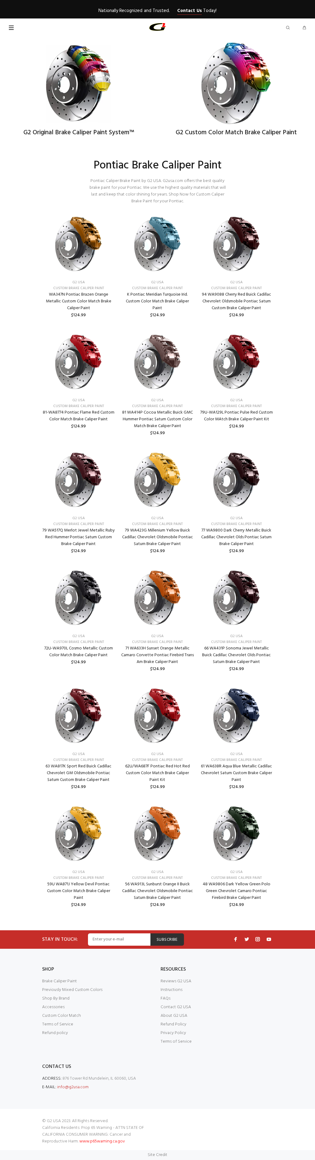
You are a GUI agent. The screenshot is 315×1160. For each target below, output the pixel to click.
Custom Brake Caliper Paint (78, 288)
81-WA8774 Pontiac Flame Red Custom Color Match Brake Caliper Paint (78, 416)
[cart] (304, 28)
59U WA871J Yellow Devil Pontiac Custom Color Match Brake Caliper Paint (78, 891)
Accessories (53, 1007)
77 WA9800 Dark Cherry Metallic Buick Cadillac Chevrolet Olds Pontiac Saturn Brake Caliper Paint (236, 537)
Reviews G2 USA (176, 981)
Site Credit (157, 1154)
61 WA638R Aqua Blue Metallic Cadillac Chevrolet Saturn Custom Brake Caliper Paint (236, 773)
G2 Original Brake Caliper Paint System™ (78, 132)
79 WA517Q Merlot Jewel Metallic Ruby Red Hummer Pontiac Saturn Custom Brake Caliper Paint (78, 537)
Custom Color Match (61, 1015)
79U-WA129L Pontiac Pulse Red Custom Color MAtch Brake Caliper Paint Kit (236, 416)
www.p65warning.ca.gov (102, 1141)
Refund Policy (173, 1024)
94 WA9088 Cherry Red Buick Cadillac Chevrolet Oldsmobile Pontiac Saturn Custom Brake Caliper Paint (236, 301)
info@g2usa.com (73, 1087)
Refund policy (55, 1033)
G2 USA (78, 282)
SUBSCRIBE (167, 939)
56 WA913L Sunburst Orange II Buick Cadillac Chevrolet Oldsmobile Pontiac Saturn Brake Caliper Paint (157, 891)
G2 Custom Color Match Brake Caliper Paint (236, 132)
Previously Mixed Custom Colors (72, 989)
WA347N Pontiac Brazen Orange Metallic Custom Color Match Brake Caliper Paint (78, 301)
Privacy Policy (173, 1033)
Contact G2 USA (176, 1007)
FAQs (165, 998)
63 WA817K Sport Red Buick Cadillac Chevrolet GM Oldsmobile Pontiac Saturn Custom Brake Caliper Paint (78, 773)
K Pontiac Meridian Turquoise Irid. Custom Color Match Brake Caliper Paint (157, 301)
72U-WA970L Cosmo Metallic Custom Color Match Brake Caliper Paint (78, 652)
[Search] (289, 28)
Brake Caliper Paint (59, 981)
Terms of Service (57, 1024)
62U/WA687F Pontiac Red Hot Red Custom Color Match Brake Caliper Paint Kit (157, 773)
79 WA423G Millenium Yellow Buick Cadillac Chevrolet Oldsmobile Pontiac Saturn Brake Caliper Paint (157, 537)
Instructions (171, 989)
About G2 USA (174, 1015)
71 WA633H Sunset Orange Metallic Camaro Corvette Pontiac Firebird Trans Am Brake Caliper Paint (157, 655)
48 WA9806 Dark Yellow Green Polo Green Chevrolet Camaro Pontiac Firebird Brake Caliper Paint (236, 891)
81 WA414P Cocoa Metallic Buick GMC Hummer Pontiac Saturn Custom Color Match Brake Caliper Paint (157, 419)
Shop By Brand (56, 998)
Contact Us (189, 10)
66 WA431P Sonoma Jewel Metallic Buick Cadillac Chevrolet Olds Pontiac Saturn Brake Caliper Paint (236, 655)
